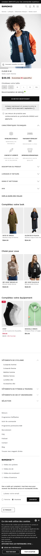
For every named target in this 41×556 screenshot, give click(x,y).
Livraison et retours (10, 174)
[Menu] (37, 6)
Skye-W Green (8, 235)
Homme (17, 499)
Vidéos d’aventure (10, 477)
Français (8, 510)
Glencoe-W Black (32, 235)
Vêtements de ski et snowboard (17, 395)
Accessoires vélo (9, 383)
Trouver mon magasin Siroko (12, 451)
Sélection (6, 401)
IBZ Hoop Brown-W (10, 282)
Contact (4, 443)
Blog (3, 447)
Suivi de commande (9, 421)
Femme (7, 499)
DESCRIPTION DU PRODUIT (11, 166)
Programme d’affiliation (10, 417)
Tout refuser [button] (11, 552)
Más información (7, 541)
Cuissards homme (9, 364)
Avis (3, 188)
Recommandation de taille (12, 92)
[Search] (26, 6)
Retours (4, 413)
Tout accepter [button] (29, 552)
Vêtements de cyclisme (13, 360)
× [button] (38, 520)
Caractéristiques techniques (14, 125)
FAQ (3, 434)
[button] (20, 544)
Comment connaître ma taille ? (14, 64)
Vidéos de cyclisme (11, 464)
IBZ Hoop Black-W (32, 282)
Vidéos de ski (8, 469)
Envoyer (33, 499)
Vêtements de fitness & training (17, 389)
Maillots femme (9, 376)
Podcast (4, 438)
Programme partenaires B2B (12, 426)
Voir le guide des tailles (12, 196)
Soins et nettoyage (10, 181)
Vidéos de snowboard (11, 473)
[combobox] (36, 520)
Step (4, 329)
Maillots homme (9, 372)
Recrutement (6, 430)
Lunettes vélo (8, 380)
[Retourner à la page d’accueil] (7, 6)
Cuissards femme (9, 368)
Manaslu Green (31, 329)
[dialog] (20, 537)
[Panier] (30, 6)
